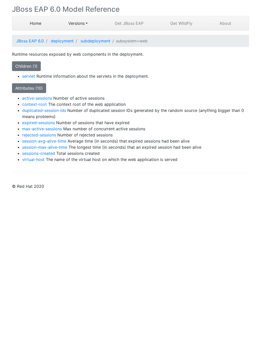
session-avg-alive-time (44, 141)
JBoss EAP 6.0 (30, 40)
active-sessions (37, 98)
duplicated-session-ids (44, 110)
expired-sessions (38, 122)
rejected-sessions (39, 134)
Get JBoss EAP (129, 23)
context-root (34, 104)
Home (42, 23)
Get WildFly (181, 23)
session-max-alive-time (44, 147)
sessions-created (38, 153)
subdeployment (95, 40)
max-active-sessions (42, 128)
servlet (28, 76)
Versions (76, 23)
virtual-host (33, 159)
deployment (62, 40)
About (225, 23)
